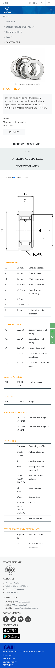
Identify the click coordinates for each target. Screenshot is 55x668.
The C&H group (12, 592)
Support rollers (14, 31)
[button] (52, 9)
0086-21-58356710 (22, 602)
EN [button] (33, 3)
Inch (26, 178)
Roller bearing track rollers (20, 26)
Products (10, 21)
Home (6, 16)
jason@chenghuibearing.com (26, 608)
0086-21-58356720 (19, 605)
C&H (5, 3)
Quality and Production (15, 589)
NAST (9, 37)
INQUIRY (14, 132)
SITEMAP (8, 665)
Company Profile (12, 583)
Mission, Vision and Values (17, 586)
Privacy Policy (9, 662)
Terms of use (9, 658)
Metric (18, 178)
